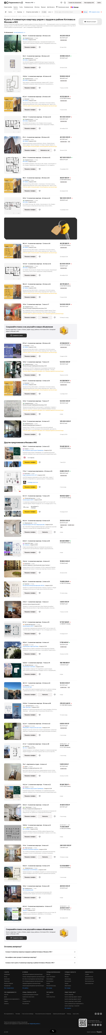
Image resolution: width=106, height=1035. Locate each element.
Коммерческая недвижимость (11, 999)
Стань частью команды (27, 1013)
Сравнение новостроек (28, 996)
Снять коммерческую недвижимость (74, 1003)
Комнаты (6, 1003)
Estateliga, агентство (33, 482)
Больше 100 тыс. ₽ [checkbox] (12, 235)
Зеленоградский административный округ (33, 985)
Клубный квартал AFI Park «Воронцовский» (34, 524)
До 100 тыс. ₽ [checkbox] (42, 231)
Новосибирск (49, 979)
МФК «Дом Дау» (27, 707)
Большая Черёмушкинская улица (35, 308)
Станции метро (26, 1001)
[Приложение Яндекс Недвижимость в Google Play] (95, 1024)
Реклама (18, 1013)
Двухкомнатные (89, 979)
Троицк (66, 983)
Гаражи (6, 1001)
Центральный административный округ (33, 974)
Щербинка (67, 974)
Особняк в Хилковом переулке (30, 849)
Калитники (7, 979)
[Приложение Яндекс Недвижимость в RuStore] (100, 1024)
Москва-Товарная (8, 983)
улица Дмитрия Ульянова (33, 425)
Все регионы (26, 1003)
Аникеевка (7, 974)
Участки (6, 994)
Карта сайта (76, 1013)
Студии (87, 974)
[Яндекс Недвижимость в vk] (96, 1014)
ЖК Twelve (25, 100)
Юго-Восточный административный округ (33, 979)
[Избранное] (61, 2)
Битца (5, 976)
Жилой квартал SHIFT (28, 499)
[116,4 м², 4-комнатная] (13, 569)
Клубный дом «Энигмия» (29, 666)
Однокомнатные (89, 983)
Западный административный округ (32, 983)
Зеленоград (68, 979)
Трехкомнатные (89, 976)
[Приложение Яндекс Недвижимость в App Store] (93, 1024)
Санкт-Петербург (50, 976)
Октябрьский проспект (34, 768)
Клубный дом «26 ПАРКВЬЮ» (30, 869)
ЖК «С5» (25, 748)
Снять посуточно (50, 996)
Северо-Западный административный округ (34, 976)
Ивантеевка (68, 985)
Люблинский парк (27, 687)
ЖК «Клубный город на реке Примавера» (33, 450)
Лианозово (7, 981)
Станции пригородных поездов (30, 994)
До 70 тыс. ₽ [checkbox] (31, 231)
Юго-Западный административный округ (33, 981)
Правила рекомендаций (59, 1013)
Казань (48, 983)
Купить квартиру (69, 994)
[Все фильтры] (5, 12)
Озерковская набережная (33, 808)
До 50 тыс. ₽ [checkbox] (21, 231)
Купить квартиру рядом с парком (73, 996)
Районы (24, 999)
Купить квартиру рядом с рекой (73, 999)
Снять (47, 994)
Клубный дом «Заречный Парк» (31, 646)
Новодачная (7, 985)
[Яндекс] (99, 1032)
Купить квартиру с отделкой (72, 1005)
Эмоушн (25, 910)
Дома (5, 996)
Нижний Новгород (51, 985)
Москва (25, 308)
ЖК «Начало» (26, 545)
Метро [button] (85, 12)
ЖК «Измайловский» (28, 890)
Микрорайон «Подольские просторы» (32, 727)
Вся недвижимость (9, 1013)
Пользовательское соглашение (43, 1013)
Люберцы (25, 768)
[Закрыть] (101, 12)
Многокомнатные (89, 981)
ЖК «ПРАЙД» (26, 829)
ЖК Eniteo (25, 39)
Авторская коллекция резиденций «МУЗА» (33, 585)
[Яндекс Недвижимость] (13, 3)
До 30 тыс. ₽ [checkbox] (11, 231)
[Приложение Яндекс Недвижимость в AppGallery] (98, 1024)
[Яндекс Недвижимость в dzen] (98, 1014)
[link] (99, 2)
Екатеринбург (49, 981)
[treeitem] (8, 7)
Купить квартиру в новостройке (73, 1001)
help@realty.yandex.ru (35, 1023)
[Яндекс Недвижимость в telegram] (101, 1014)
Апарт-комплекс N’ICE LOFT (30, 475)
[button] (64, 2)
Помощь (69, 1013)
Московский (68, 981)
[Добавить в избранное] (40, 47)
